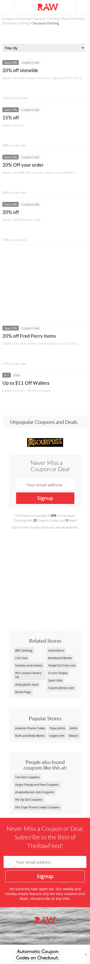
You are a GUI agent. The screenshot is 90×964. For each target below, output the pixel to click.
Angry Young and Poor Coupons (37, 785)
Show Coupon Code (24, 88)
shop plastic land (26, 684)
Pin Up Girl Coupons (28, 800)
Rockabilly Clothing (16, 23)
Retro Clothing (72, 18)
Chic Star (21, 658)
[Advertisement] (45, 33)
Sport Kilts (55, 680)
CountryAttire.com (61, 688)
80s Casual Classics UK (28, 675)
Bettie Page (23, 692)
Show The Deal (19, 401)
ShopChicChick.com (61, 665)
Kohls (73, 728)
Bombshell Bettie (60, 658)
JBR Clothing (23, 650)
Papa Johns (57, 728)
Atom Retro (56, 650)
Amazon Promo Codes (30, 728)
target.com (56, 736)
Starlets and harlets (28, 665)
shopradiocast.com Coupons (34, 792)
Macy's (73, 736)
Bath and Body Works (30, 736)
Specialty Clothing (46, 18)
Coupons (8, 18)
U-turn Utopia (57, 673)
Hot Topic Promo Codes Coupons (37, 807)
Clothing (24, 18)
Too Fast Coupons (27, 777)
